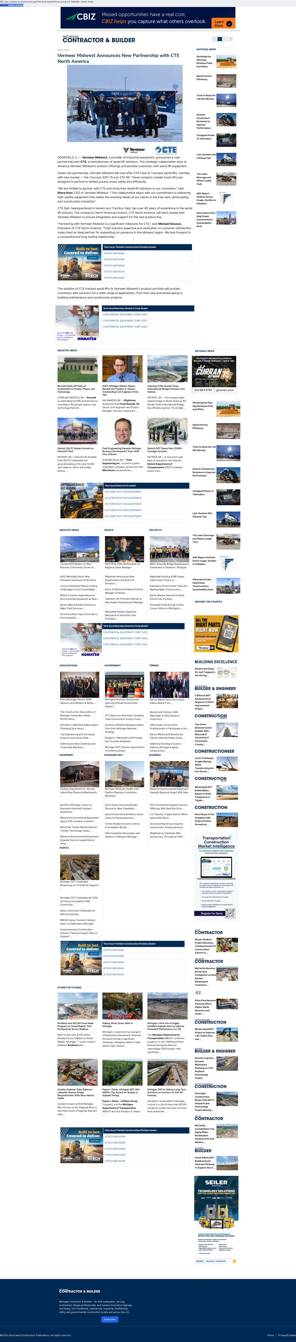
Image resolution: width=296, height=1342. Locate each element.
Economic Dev (113, 755)
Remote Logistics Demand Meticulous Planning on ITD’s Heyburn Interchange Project (204, 1068)
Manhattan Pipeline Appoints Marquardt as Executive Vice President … (120, 615)
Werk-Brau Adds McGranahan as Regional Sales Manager (122, 566)
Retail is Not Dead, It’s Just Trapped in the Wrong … (205, 672)
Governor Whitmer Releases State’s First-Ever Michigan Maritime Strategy (124, 728)
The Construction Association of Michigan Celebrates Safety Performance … (77, 715)
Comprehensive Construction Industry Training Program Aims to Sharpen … (78, 933)
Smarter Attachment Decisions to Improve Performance (204, 121)
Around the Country (208, 601)
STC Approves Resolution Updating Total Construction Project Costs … (124, 717)
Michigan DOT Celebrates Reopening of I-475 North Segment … (79, 885)
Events (64, 847)
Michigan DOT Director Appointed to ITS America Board (125, 749)
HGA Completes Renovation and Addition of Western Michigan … (122, 835)
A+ (224, 39)
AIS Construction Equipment (123, 491)
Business (155, 755)
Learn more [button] (87, 1)
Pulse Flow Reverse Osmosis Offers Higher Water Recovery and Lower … (205, 1007)
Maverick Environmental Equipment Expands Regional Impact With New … (169, 792)
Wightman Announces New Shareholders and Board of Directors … (119, 580)
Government (112, 665)
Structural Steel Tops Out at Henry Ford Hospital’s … (79, 616)
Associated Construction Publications (28, 1335)
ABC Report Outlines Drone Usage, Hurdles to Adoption (204, 560)
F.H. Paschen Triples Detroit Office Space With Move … (168, 816)
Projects (155, 530)
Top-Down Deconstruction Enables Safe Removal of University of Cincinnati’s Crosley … (203, 734)
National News (206, 49)
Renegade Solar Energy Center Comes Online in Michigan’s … (167, 606)
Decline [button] (4, 5)
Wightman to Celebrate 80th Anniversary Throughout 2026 (166, 835)
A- (215, 39)
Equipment (66, 755)
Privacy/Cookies (287, 1335)
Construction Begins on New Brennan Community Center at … (78, 566)
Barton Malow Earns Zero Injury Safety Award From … (167, 701)
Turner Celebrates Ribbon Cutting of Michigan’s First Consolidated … (78, 587)
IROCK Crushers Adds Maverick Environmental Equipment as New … (79, 597)
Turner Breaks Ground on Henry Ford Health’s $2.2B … (122, 825)
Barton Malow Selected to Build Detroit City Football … (167, 597)
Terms (270, 1335)
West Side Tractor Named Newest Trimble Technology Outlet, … (78, 829)
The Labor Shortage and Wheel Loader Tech (203, 538)
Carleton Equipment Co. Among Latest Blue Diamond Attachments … (78, 792)
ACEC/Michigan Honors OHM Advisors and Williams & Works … (78, 701)
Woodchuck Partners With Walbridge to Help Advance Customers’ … (164, 715)
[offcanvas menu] (230, 39)
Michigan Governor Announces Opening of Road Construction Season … (122, 703)
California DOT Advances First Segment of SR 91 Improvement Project (204, 702)
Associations (68, 665)
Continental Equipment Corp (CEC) (125, 314)
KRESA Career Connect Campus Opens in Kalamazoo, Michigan (77, 922)
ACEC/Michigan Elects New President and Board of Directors (78, 578)
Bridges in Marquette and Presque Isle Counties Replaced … (123, 739)
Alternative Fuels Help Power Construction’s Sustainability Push (206, 219)
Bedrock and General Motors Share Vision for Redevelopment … (124, 816)
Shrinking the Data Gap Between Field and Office (203, 406)
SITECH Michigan (114, 253)
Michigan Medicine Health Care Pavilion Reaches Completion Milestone (122, 792)
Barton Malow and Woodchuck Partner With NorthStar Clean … (167, 736)
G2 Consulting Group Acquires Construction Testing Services (166, 825)
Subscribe (110, 1319)
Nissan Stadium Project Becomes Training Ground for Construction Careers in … (205, 946)
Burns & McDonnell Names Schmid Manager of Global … (124, 591)
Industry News (67, 350)
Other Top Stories (69, 987)
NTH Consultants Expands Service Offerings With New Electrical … (168, 806)
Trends (154, 665)
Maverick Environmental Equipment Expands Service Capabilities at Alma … (79, 840)
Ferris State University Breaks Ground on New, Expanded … (121, 806)
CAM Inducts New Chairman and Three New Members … (77, 745)
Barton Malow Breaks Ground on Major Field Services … (78, 606)
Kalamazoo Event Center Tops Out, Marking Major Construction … (169, 587)
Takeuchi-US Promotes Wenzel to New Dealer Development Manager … (124, 602)
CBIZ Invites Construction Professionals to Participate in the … (169, 726)
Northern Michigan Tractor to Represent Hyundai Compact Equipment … (76, 808)
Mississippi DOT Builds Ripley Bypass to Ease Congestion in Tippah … (203, 794)
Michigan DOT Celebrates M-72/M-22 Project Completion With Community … (79, 901)
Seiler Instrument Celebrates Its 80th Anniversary (77, 912)
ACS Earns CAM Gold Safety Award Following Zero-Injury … (79, 726)
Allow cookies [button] (15, 5)
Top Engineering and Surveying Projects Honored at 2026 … (77, 736)
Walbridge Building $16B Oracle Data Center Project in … (167, 578)
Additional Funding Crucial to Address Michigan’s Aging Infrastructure (165, 747)
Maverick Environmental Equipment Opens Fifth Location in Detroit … (79, 819)
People (108, 530)
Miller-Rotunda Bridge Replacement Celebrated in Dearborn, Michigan (169, 566)
